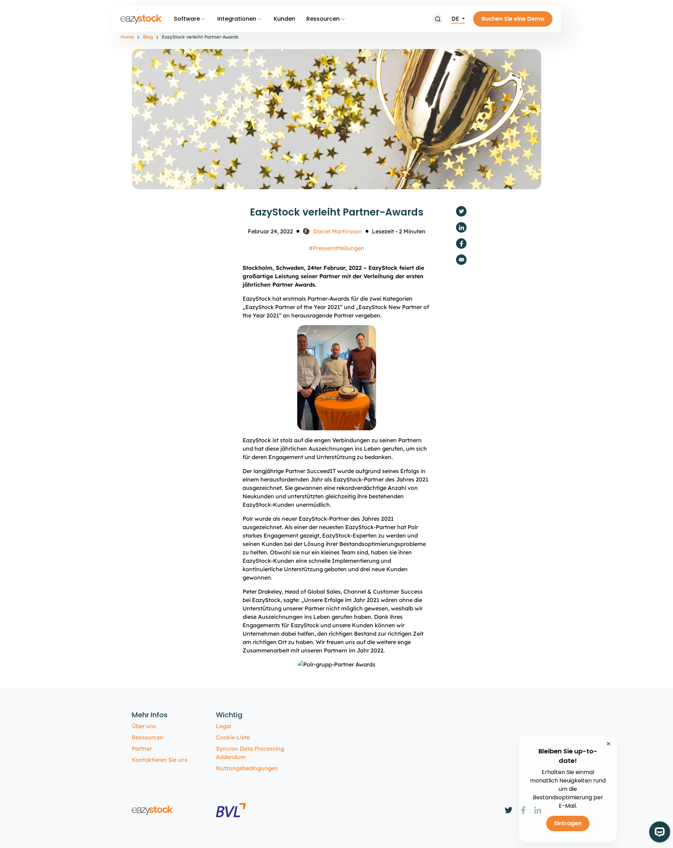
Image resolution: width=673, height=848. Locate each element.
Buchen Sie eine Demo (513, 19)
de (456, 18)
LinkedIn (461, 227)
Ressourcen (323, 19)
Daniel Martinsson (337, 231)
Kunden (284, 19)
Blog (148, 37)
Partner (142, 748)
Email (461, 259)
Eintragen (568, 823)
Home (127, 37)
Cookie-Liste (233, 737)
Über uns (144, 726)
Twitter (461, 211)
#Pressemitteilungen (336, 248)
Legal (223, 726)
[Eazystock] (142, 18)
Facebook (461, 243)
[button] (438, 19)
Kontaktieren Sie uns (160, 759)
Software (187, 19)
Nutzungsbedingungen (247, 768)
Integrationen (236, 19)
